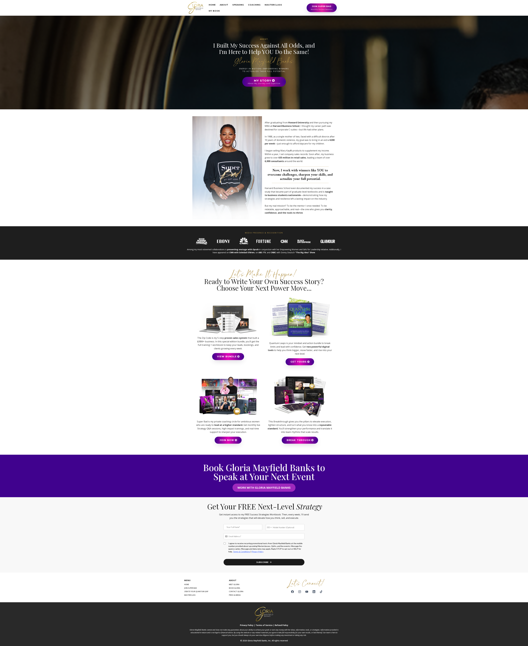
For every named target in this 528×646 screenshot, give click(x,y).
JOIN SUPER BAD (190, 588)
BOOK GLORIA (234, 588)
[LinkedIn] (313, 591)
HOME (212, 5)
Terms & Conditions (241, 551)
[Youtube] (306, 591)
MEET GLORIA (234, 584)
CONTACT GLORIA (236, 591)
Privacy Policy (257, 551)
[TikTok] (321, 591)
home (186, 584)
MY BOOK (214, 11)
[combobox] (269, 527)
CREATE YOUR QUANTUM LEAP (196, 591)
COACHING (254, 5)
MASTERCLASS (273, 5)
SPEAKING (238, 5)
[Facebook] (292, 591)
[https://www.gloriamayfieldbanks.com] (195, 7)
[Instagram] (299, 591)
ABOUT (224, 5)
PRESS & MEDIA (235, 595)
